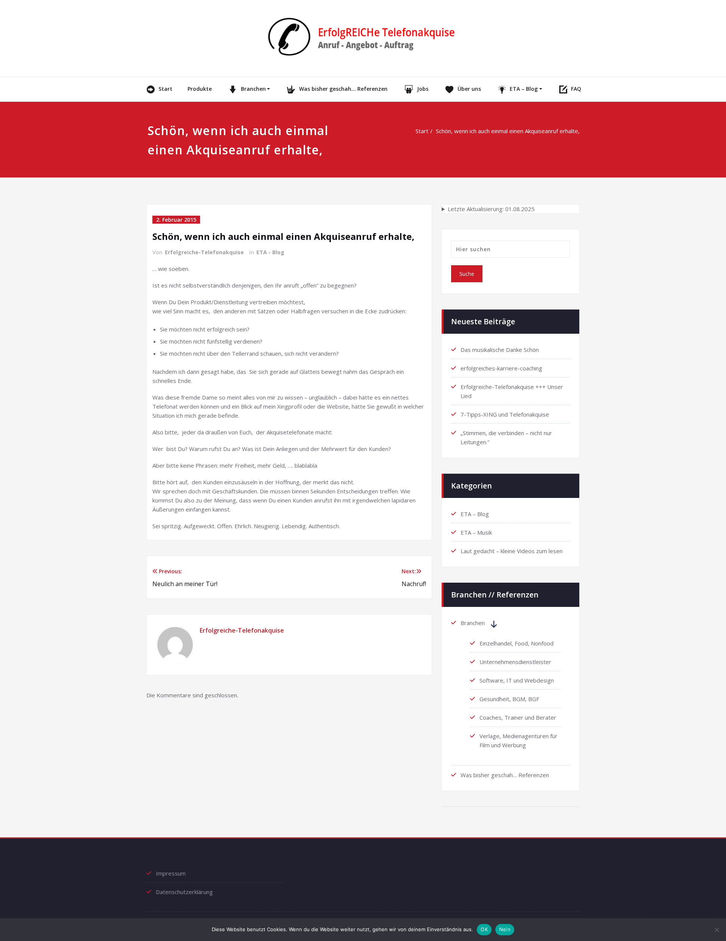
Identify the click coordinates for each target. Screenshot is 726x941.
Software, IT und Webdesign (516, 680)
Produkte (200, 88)
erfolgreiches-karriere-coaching (501, 368)
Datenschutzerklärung (184, 892)
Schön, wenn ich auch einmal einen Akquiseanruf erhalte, (508, 131)
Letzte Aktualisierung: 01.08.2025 (491, 209)
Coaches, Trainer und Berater (517, 717)
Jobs (422, 88)
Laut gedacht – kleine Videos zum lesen (512, 551)
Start (165, 88)
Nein (504, 929)
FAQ (576, 88)
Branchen (253, 88)
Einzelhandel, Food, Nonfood (516, 643)
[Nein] (716, 929)
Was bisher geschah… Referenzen (343, 88)
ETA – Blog (524, 88)
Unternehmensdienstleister (515, 662)
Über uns (469, 88)
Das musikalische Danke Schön (500, 349)
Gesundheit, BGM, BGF (509, 699)
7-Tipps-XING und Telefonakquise (505, 414)
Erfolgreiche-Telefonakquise (204, 252)
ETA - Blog (270, 252)
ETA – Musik (476, 532)
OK (484, 929)
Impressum (171, 873)
